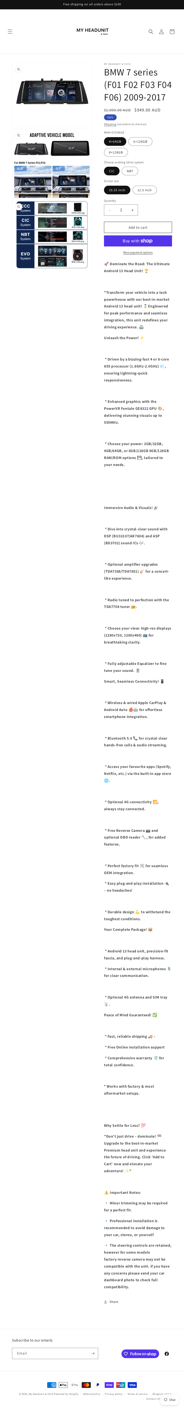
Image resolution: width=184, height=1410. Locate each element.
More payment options (138, 252)
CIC (112, 171)
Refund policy (91, 1394)
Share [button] (113, 1302)
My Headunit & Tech (41, 1394)
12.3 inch (145, 190)
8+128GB (116, 152)
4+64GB (115, 141)
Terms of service (137, 1394)
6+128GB (140, 141)
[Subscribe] (92, 1353)
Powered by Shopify (66, 1394)
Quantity (110, 201)
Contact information (159, 1398)
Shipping (110, 124)
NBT (130, 171)
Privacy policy (114, 1394)
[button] (10, 31)
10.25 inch (117, 190)
